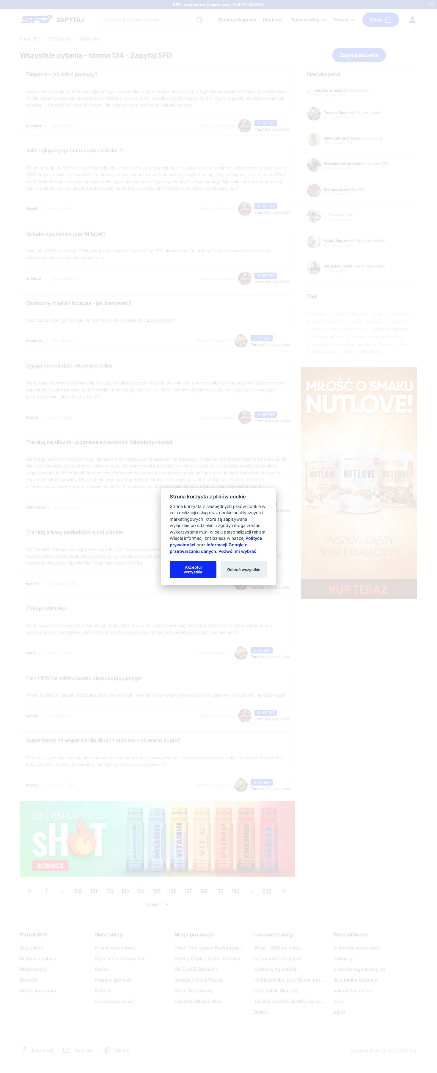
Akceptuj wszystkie (193, 569)
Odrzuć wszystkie (243, 569)
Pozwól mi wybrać (237, 550)
